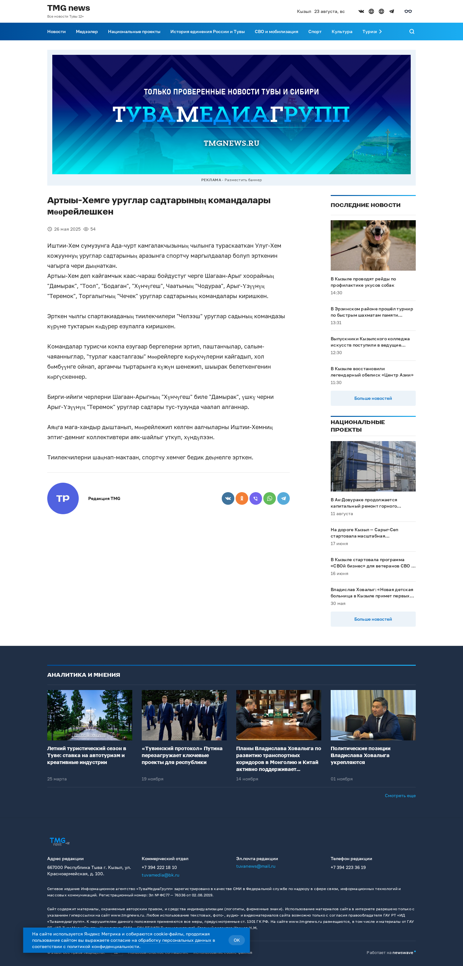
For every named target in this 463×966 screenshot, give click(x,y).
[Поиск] (412, 31)
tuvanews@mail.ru (255, 866)
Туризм (371, 31)
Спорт (315, 31)
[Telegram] (283, 498)
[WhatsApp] (269, 498)
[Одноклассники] (242, 498)
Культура (342, 31)
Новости (56, 31)
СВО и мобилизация (276, 31)
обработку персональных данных (174, 940)
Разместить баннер (243, 179)
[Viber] (255, 498)
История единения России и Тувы (207, 31)
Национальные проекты (134, 31)
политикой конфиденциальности (103, 946)
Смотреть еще (400, 795)
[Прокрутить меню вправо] (380, 31)
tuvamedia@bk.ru (160, 874)
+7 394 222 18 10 (159, 867)
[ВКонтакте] (228, 498)
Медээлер (87, 31)
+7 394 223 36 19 (348, 867)
